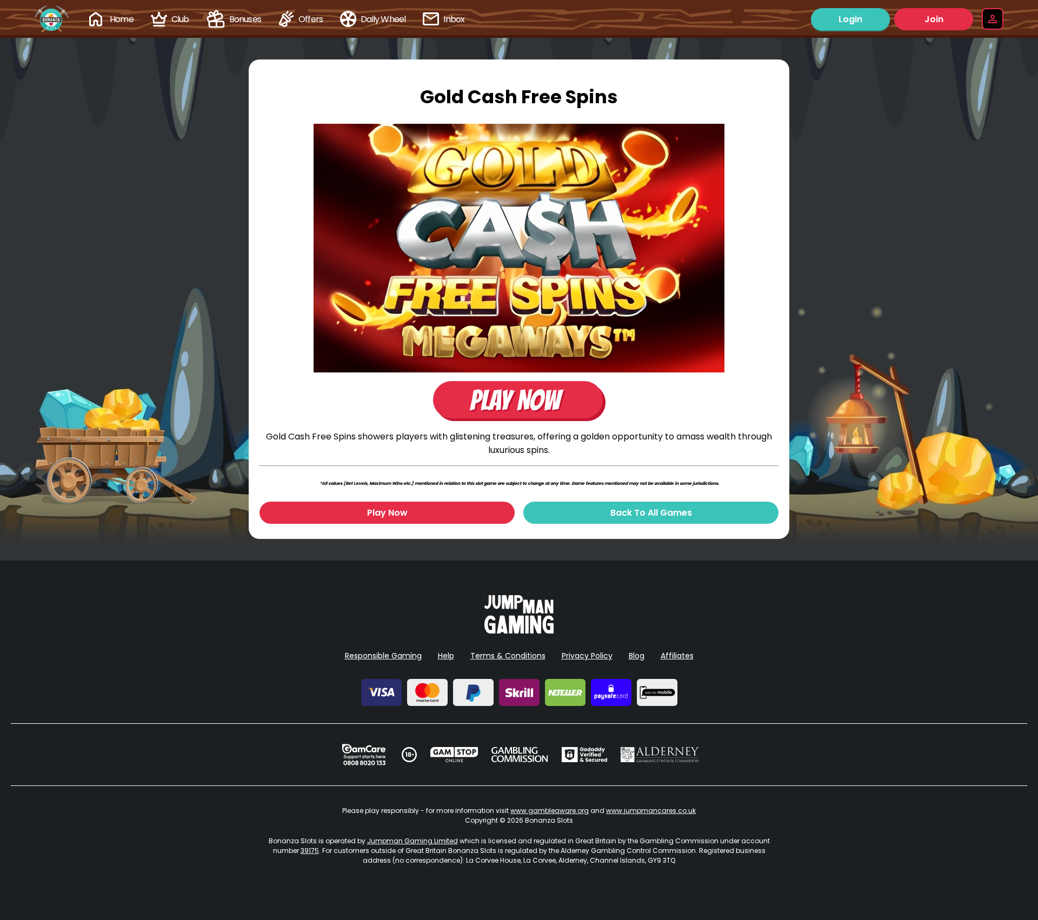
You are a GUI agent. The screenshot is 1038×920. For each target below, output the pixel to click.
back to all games (651, 512)
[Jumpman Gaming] (519, 630)
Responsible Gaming (383, 655)
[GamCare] (364, 754)
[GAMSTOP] (454, 754)
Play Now (387, 512)
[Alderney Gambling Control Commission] (660, 754)
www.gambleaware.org (549, 810)
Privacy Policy (587, 655)
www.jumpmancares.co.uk (651, 810)
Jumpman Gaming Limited (412, 840)
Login (850, 19)
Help (446, 655)
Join (933, 19)
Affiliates (677, 655)
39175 (310, 850)
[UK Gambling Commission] (519, 754)
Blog (636, 655)
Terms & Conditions (507, 655)
